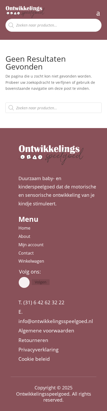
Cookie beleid (34, 359)
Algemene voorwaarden (46, 330)
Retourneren (33, 340)
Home (24, 228)
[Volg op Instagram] (24, 282)
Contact (26, 253)
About (24, 236)
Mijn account (31, 245)
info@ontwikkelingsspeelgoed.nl (55, 321)
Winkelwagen (31, 261)
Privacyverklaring (38, 349)
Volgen (40, 282)
